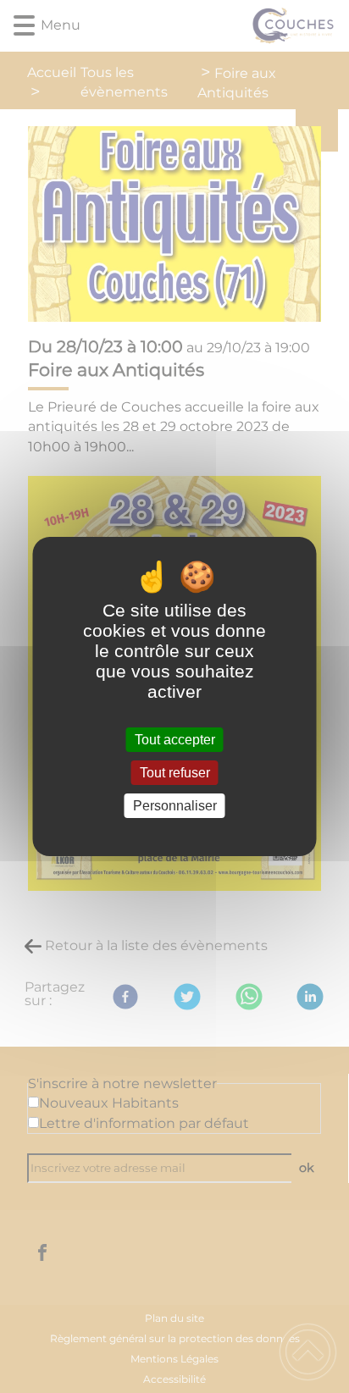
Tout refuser (175, 773)
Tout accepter (175, 739)
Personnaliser (175, 806)
